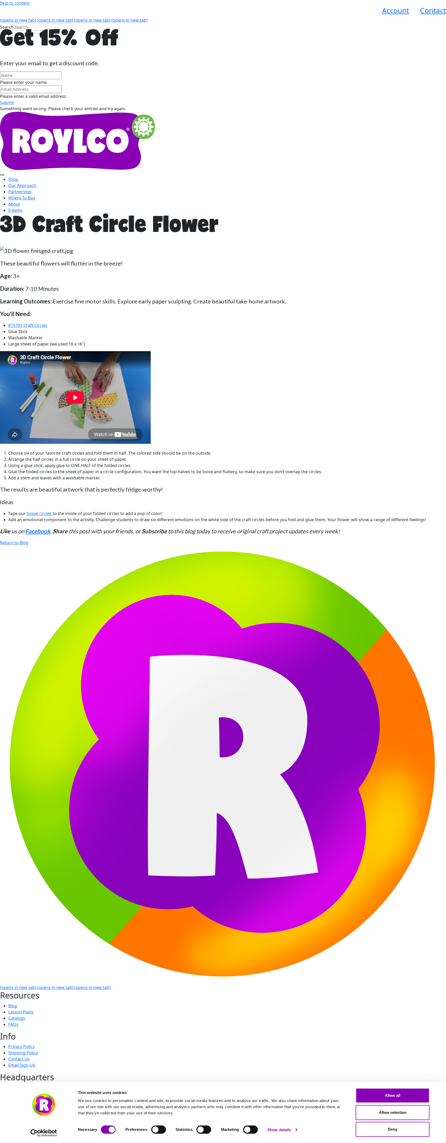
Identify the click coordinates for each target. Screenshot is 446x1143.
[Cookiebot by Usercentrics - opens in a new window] (43, 1133)
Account (395, 10)
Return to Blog (14, 542)
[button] (7, 102)
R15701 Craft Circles (27, 325)
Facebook (37, 531)
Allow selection (393, 1112)
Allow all (392, 1095)
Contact (433, 10)
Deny (392, 1129)
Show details (279, 1130)
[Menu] (2, 174)
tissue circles (40, 513)
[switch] (158, 1129)
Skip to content (15, 3)
